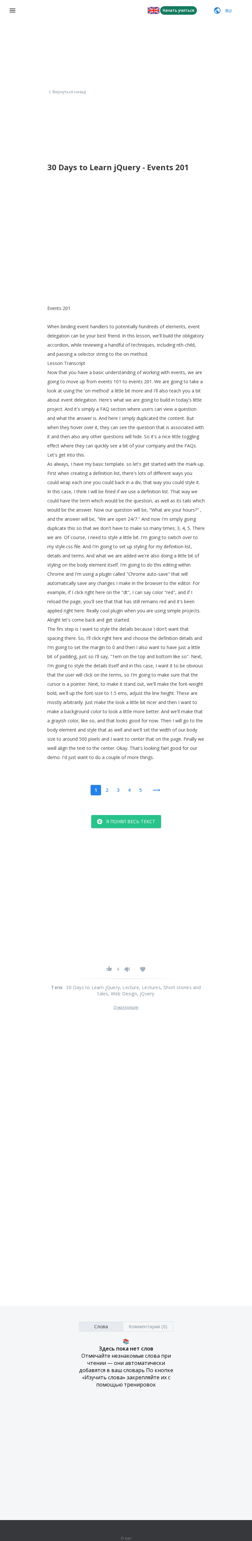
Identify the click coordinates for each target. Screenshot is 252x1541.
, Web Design (122, 993)
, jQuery (146, 993)
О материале (126, 1007)
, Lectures (150, 987)
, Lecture (129, 987)
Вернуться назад (69, 92)
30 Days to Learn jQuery (93, 987)
